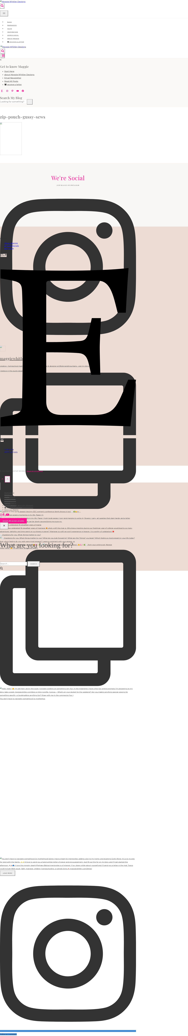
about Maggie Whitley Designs (19, 75)
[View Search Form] (2, 5)
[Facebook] (6, 255)
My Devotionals (11, 246)
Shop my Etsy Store (13, 521)
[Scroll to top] (2, 479)
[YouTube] (2, 440)
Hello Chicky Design (35, 471)
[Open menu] (3, 56)
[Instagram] (2, 255)
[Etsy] (68, 436)
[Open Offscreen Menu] (4, 13)
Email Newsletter (12, 78)
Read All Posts (11, 81)
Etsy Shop (9, 248)
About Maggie (11, 243)
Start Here (9, 71)
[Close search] (4, 525)
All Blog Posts (11, 452)
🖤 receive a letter (15, 42)
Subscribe (9, 449)
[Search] (30, 102)
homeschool (10, 499)
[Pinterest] (4, 255)
